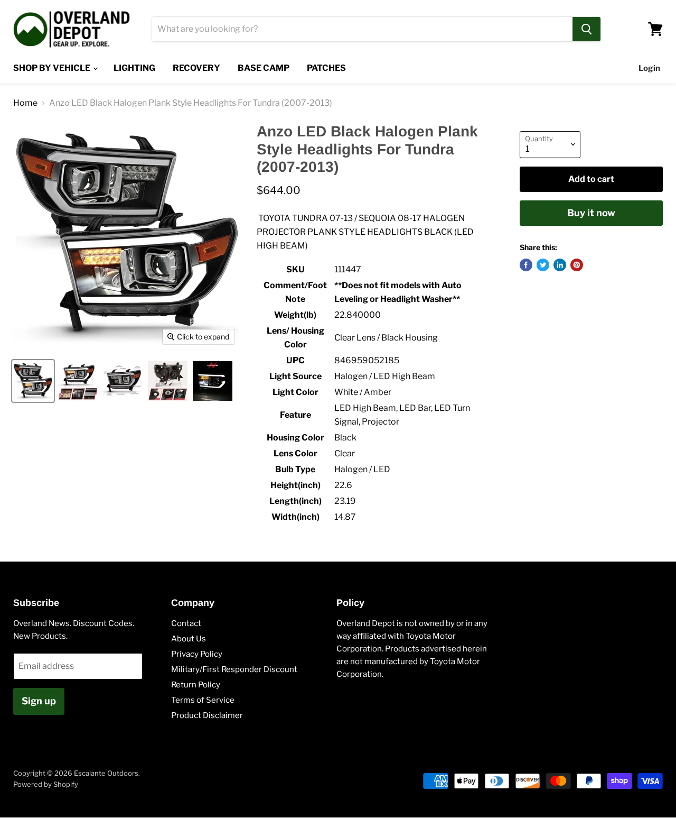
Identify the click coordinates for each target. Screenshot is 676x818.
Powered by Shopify (45, 784)
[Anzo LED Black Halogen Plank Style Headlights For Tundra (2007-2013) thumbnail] (33, 381)
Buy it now (591, 212)
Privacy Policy (196, 654)
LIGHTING (134, 68)
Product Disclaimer (207, 715)
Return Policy (195, 685)
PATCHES (326, 68)
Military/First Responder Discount (234, 669)
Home (25, 103)
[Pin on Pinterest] (576, 265)
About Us (188, 639)
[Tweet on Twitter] (543, 265)
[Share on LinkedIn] (559, 265)
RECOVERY (196, 68)
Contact (186, 623)
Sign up (39, 700)
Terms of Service (202, 700)
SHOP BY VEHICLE (52, 68)
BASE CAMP (263, 68)
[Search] (586, 29)
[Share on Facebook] (526, 265)
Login (649, 68)
